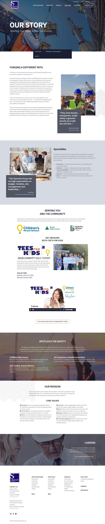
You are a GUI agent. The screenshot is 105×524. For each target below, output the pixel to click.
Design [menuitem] (66, 488)
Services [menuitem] (58, 5)
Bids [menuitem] (82, 1)
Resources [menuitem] (77, 5)
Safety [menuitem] (82, 481)
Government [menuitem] (35, 479)
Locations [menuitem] (76, 1)
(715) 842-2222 (14, 496)
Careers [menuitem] (88, 1)
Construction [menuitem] (67, 479)
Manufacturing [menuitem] (35, 487)
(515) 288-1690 (14, 508)
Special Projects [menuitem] (68, 483)
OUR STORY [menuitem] (38, 51)
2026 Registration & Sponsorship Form (52, 321)
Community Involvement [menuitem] (87, 479)
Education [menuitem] (34, 485)
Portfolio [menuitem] (49, 5)
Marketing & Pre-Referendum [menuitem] (68, 486)
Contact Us (89, 5)
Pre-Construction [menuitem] (68, 481)
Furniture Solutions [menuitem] (69, 490)
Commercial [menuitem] (35, 483)
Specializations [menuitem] (38, 5)
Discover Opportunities (84, 456)
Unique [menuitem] (33, 488)
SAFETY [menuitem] (37, 56)
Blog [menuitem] (93, 1)
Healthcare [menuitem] (35, 481)
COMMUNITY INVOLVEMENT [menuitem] (53, 51)
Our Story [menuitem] (68, 5)
